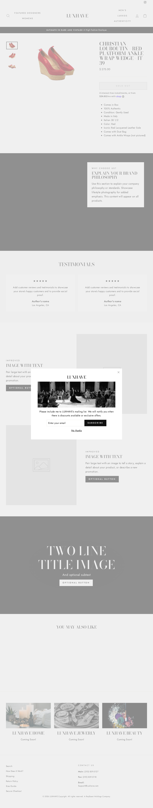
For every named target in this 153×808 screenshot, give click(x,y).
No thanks (76, 430)
